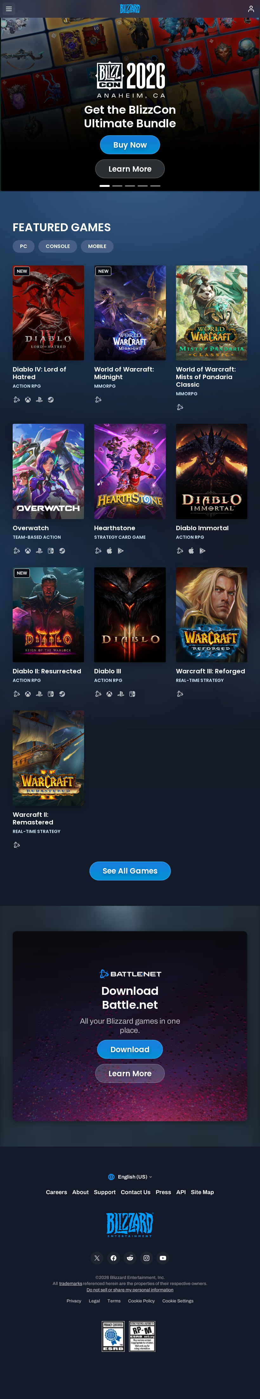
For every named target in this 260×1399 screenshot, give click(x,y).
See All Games (130, 871)
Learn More (130, 169)
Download (130, 1049)
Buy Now (130, 145)
